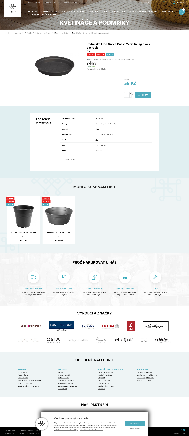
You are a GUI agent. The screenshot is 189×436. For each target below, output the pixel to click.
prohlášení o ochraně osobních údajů (66, 430)
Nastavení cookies (135, 428)
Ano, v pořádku (134, 423)
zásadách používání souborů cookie (91, 430)
